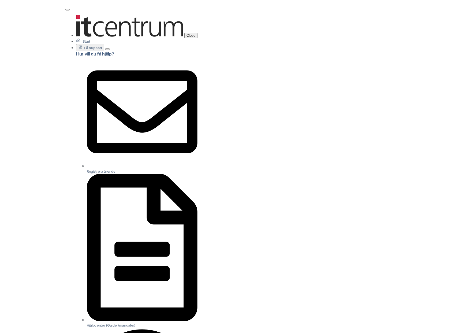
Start (86, 41)
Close (190, 36)
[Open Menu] (67, 9)
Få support (93, 48)
